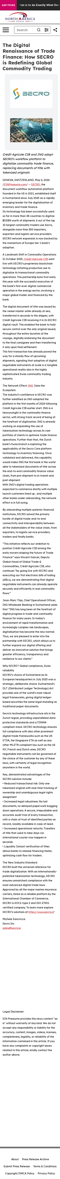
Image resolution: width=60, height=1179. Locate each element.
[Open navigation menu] (6, 30)
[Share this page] (55, 30)
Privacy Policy (46, 1173)
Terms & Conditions (44, 1166)
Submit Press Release (17, 1166)
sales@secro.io (12, 928)
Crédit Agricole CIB (36, 259)
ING (30, 385)
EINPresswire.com (15, 184)
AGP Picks (8, 5)
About (15, 1159)
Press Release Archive (35, 1159)
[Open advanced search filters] (46, 30)
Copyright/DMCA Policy (19, 1173)
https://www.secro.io (41, 912)
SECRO (35, 184)
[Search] (39, 30)
